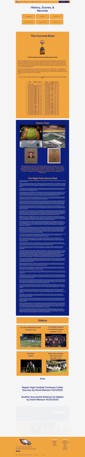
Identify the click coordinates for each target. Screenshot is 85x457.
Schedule (65, 440)
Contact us (54, 445)
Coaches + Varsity (65, 442)
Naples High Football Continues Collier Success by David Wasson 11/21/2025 (43, 388)
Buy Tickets (65, 449)
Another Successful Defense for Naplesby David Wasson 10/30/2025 (42, 398)
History (65, 445)
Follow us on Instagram (22, 432)
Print (42, 378)
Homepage (54, 441)
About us (54, 442)
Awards (64, 443)
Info (65, 446)
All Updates (65, 447)
